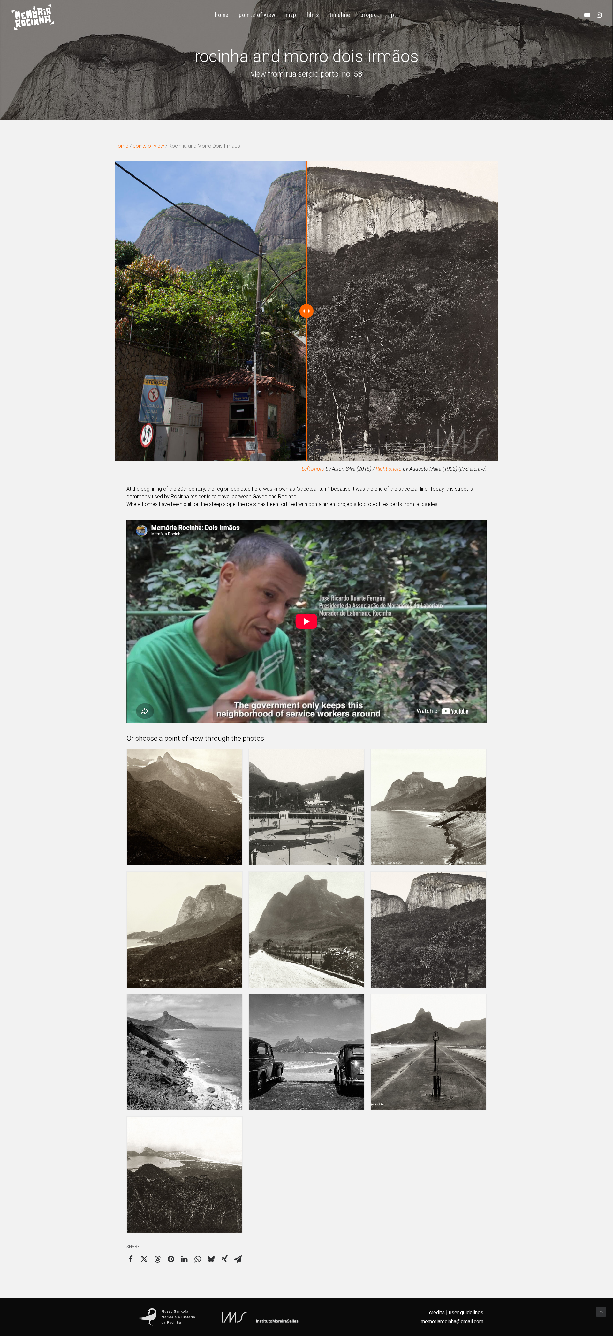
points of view (257, 14)
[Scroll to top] (601, 1311)
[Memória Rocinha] (32, 17)
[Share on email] (237, 1259)
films (313, 14)
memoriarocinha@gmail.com (452, 1321)
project (369, 14)
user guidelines (466, 1313)
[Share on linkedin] (184, 1259)
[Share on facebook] (130, 1259)
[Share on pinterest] (170, 1259)
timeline (339, 14)
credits (437, 1313)
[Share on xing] (224, 1259)
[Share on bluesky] (211, 1259)
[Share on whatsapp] (197, 1259)
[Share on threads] (157, 1259)
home (222, 14)
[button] (588, 15)
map (291, 14)
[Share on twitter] (144, 1259)
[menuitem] (221, 15)
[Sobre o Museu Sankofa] (167, 1317)
